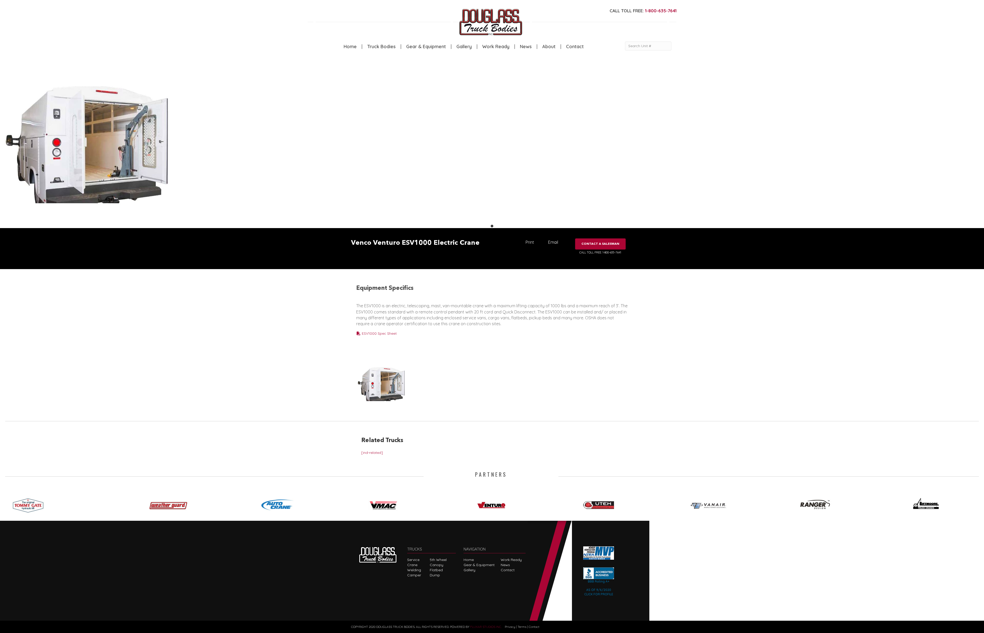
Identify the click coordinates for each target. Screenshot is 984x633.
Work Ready (495, 46)
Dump (435, 575)
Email (553, 242)
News (526, 46)
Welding (414, 570)
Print (530, 242)
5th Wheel (438, 559)
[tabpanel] (123, 145)
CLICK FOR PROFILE (598, 594)
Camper (414, 575)
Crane (412, 565)
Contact (575, 46)
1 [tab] (492, 226)
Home (350, 46)
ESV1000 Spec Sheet (379, 333)
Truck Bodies (381, 46)
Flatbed (436, 570)
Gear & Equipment (426, 46)
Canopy (436, 565)
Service (413, 559)
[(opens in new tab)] (30, 503)
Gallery (464, 46)
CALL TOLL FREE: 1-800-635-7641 (600, 252)
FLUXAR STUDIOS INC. (486, 627)
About (549, 46)
